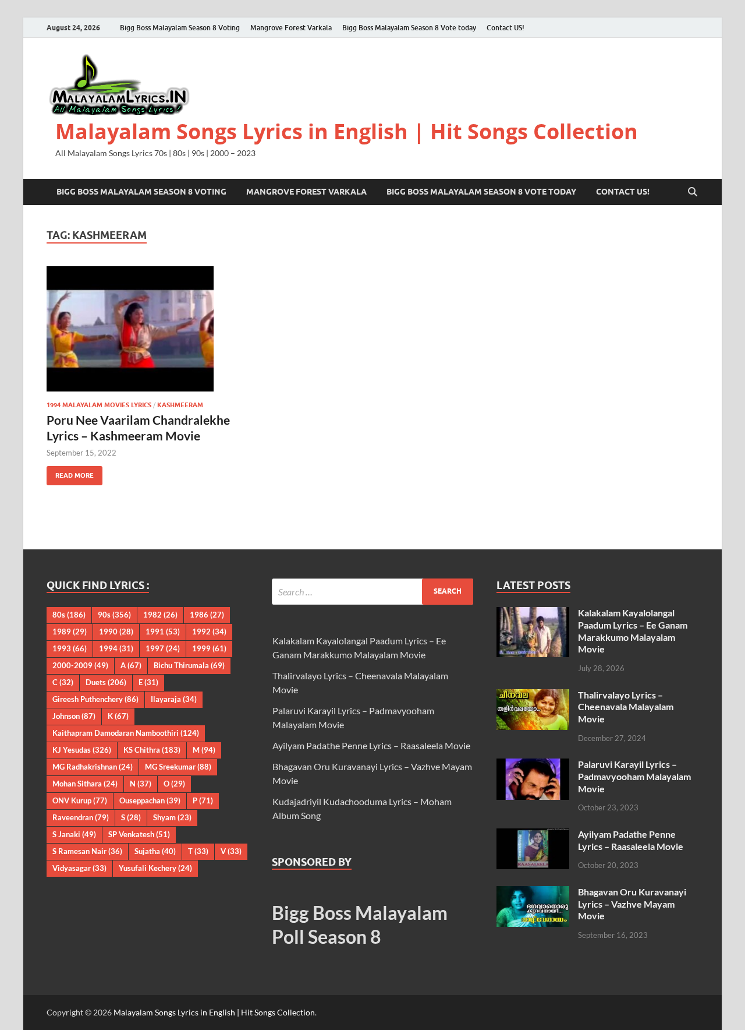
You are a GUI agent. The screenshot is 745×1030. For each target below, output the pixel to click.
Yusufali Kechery (155, 868)
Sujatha (155, 851)
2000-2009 (80, 665)
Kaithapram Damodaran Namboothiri (125, 733)
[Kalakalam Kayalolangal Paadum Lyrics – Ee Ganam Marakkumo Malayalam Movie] (532, 613)
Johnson (73, 716)
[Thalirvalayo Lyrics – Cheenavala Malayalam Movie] (532, 695)
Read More (70, 472)
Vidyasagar (79, 868)
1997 (163, 648)
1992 (209, 631)
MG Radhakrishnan (92, 766)
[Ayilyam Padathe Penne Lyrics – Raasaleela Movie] (532, 835)
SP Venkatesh (139, 834)
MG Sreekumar (178, 766)
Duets (106, 682)
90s (114, 614)
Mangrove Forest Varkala (291, 27)
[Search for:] (373, 592)
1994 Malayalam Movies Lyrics (99, 405)
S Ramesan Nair (87, 851)
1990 (116, 631)
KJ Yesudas (81, 749)
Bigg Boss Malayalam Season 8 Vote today (409, 27)
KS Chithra (151, 749)
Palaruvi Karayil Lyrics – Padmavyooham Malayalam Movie (634, 776)
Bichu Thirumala (189, 665)
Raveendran (80, 817)
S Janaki (74, 834)
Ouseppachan (149, 800)
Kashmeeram (180, 405)
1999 (209, 648)
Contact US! (505, 27)
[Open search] (692, 192)
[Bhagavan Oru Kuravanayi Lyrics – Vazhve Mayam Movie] (532, 892)
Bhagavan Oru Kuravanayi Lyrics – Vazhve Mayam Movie (632, 904)
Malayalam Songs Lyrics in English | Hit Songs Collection (346, 131)
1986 (207, 614)
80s (69, 614)
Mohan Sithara (85, 783)
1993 (69, 648)
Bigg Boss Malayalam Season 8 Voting (180, 27)
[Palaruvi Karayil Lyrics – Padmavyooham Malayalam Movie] (532, 765)
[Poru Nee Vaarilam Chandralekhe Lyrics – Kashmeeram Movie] (148, 328)
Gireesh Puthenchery (95, 699)
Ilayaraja (174, 699)
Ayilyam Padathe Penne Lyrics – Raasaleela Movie (371, 745)
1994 (116, 648)
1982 (160, 614)
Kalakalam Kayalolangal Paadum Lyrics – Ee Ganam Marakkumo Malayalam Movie (632, 630)
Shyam (172, 817)
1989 (69, 631)
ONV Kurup (79, 800)
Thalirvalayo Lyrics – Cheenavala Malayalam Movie (625, 707)
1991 (163, 631)
